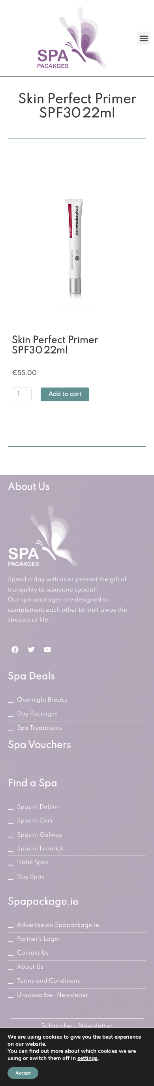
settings (87, 1058)
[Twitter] (31, 649)
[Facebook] (15, 649)
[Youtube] (47, 649)
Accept (22, 1073)
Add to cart (65, 394)
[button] (143, 38)
